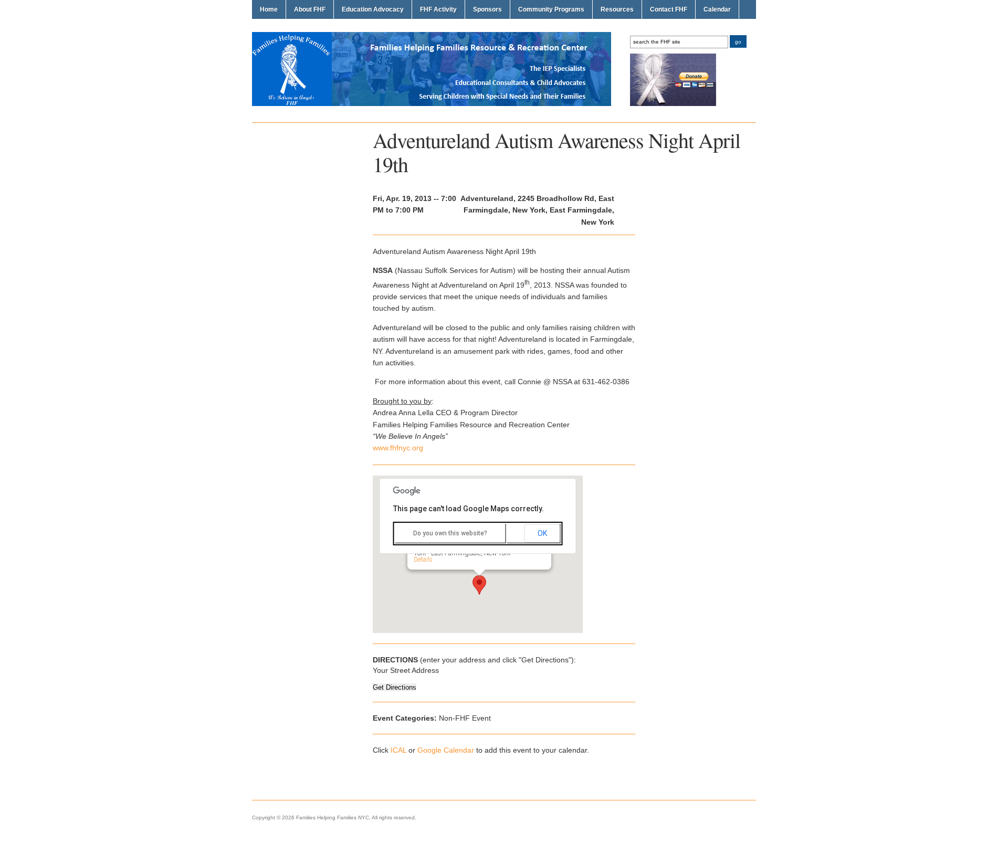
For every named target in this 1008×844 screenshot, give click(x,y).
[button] (479, 585)
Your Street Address (406, 670)
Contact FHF (668, 9)
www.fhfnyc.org (398, 448)
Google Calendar (445, 750)
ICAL (398, 750)
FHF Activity (438, 9)
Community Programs (551, 9)
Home (269, 9)
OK (542, 533)
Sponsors (487, 9)
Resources (617, 9)
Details (423, 559)
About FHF (310, 9)
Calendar (717, 9)
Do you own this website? (450, 533)
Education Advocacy (373, 9)
